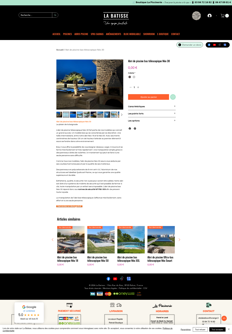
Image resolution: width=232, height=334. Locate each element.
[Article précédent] (52, 239)
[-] (210, 16)
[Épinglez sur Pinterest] (135, 128)
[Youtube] (214, 44)
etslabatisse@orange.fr (208, 318)
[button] (225, 15)
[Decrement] (130, 87)
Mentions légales (110, 288)
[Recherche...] (55, 15)
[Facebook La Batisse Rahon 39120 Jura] (108, 278)
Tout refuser (200, 329)
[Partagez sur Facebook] (129, 128)
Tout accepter (217, 329)
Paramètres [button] (186, 329)
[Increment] (138, 87)
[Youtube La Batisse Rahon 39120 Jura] (115, 278)
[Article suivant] (179, 239)
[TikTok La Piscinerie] (121, 278)
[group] (116, 248)
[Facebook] (209, 44)
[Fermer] (228, 329)
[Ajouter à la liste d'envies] (173, 97)
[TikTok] (220, 44)
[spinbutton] (134, 87)
